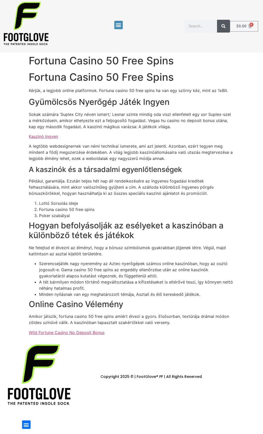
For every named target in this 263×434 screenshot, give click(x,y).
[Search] (223, 26)
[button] (118, 25)
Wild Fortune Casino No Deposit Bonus (67, 332)
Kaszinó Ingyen (43, 136)
